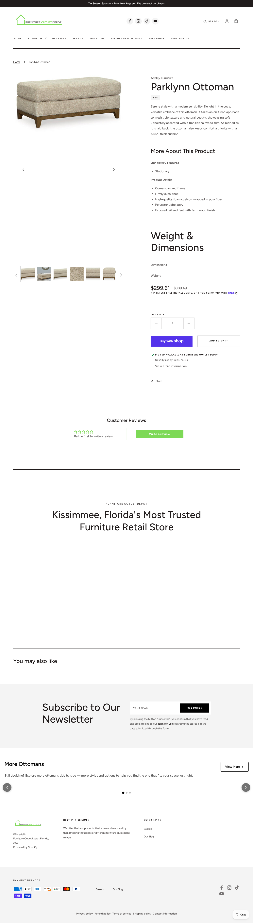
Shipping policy (142, 913)
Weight (156, 275)
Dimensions (159, 265)
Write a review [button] (159, 434)
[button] (227, 21)
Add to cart (218, 340)
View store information (171, 366)
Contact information (165, 913)
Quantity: (158, 314)
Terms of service (121, 913)
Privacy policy (84, 913)
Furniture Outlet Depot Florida (30, 838)
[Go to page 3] (130, 793)
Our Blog (149, 836)
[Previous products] (7, 787)
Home (16, 61)
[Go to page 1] (123, 793)
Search (148, 828)
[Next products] (246, 787)
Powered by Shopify (25, 847)
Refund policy (102, 913)
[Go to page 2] (126, 793)
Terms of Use (165, 723)
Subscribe (194, 707)
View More (232, 766)
